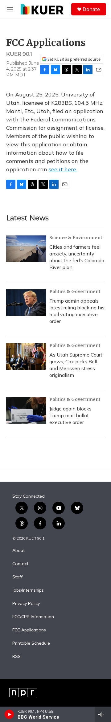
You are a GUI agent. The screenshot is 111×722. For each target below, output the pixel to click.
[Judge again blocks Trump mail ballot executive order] (26, 410)
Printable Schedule (31, 643)
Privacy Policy (26, 603)
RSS (16, 656)
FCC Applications (29, 630)
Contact (20, 563)
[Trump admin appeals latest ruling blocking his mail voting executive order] (26, 302)
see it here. (63, 169)
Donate (91, 9)
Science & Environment (75, 237)
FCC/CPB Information (33, 616)
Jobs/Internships (28, 590)
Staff (17, 577)
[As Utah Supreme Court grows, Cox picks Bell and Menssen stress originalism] (26, 356)
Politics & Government (75, 291)
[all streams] (103, 714)
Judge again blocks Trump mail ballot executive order (70, 415)
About (18, 550)
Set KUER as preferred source (74, 59)
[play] (9, 714)
